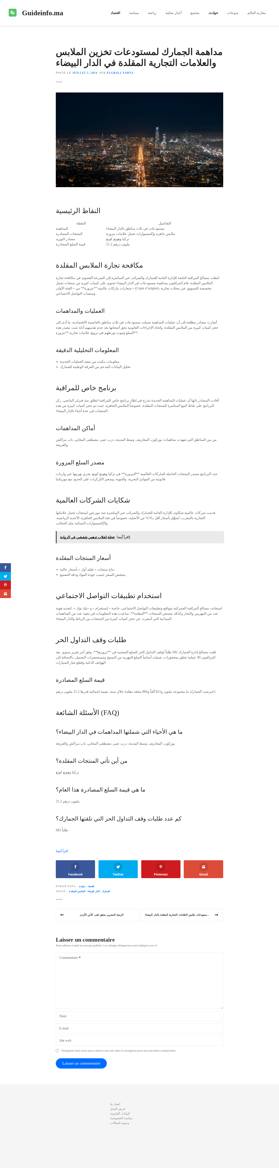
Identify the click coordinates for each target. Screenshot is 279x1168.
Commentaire (67, 958)
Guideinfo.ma (42, 13)
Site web (65, 1040)
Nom (62, 1016)
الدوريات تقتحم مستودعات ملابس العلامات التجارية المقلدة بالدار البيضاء (184, 914)
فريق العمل (117, 1108)
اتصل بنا (115, 1104)
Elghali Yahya (120, 73)
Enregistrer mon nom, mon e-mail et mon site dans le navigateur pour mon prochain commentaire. (119, 1050)
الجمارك (106, 891)
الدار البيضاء (94, 891)
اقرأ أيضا (62, 851)
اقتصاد (115, 13)
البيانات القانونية (120, 1113)
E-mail (63, 1028)
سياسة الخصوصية (121, 1118)
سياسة (134, 13)
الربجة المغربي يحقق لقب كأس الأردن (101, 914)
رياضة (152, 13)
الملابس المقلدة (77, 891)
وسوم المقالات (119, 1123)
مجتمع (195, 13)
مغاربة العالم (256, 13)
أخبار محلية (173, 13)
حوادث (213, 13)
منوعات (232, 13)
